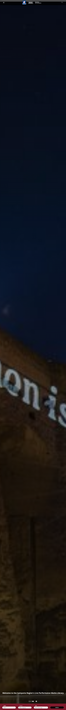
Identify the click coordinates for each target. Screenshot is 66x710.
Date (36, 705)
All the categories (22, 707)
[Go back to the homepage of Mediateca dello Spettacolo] (30, 2)
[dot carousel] (31, 701)
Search (5, 705)
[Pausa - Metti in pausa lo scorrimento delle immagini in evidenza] (36, 701)
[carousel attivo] (29, 701)
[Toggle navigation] (3, 2)
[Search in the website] (62, 2)
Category (20, 705)
